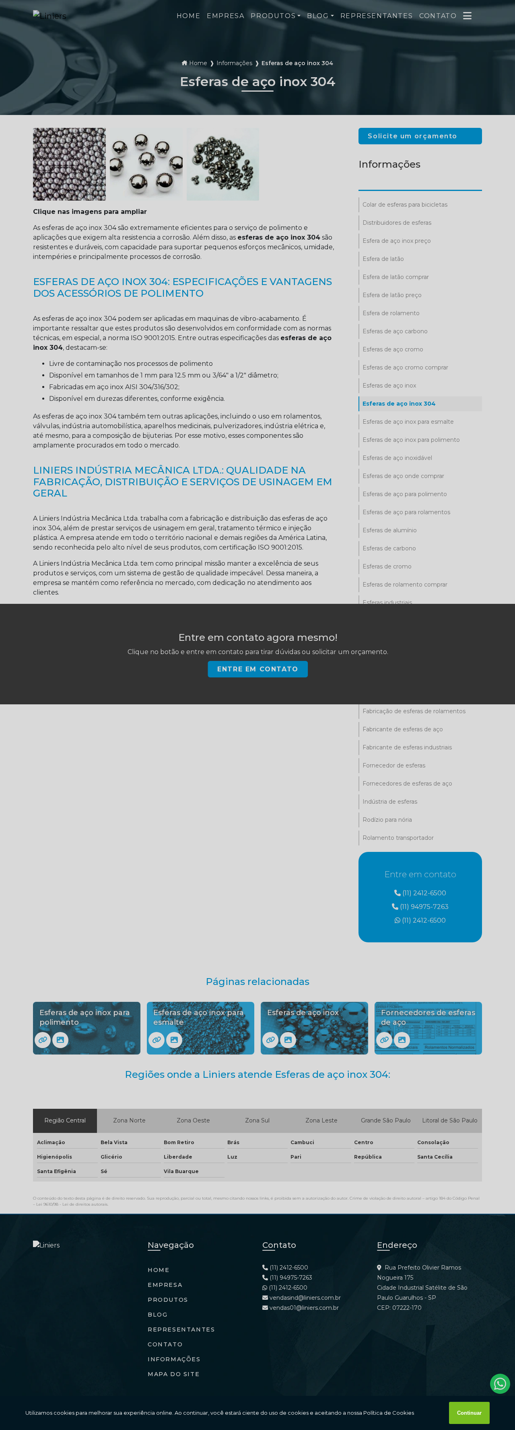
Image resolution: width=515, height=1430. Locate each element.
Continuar (469, 1413)
